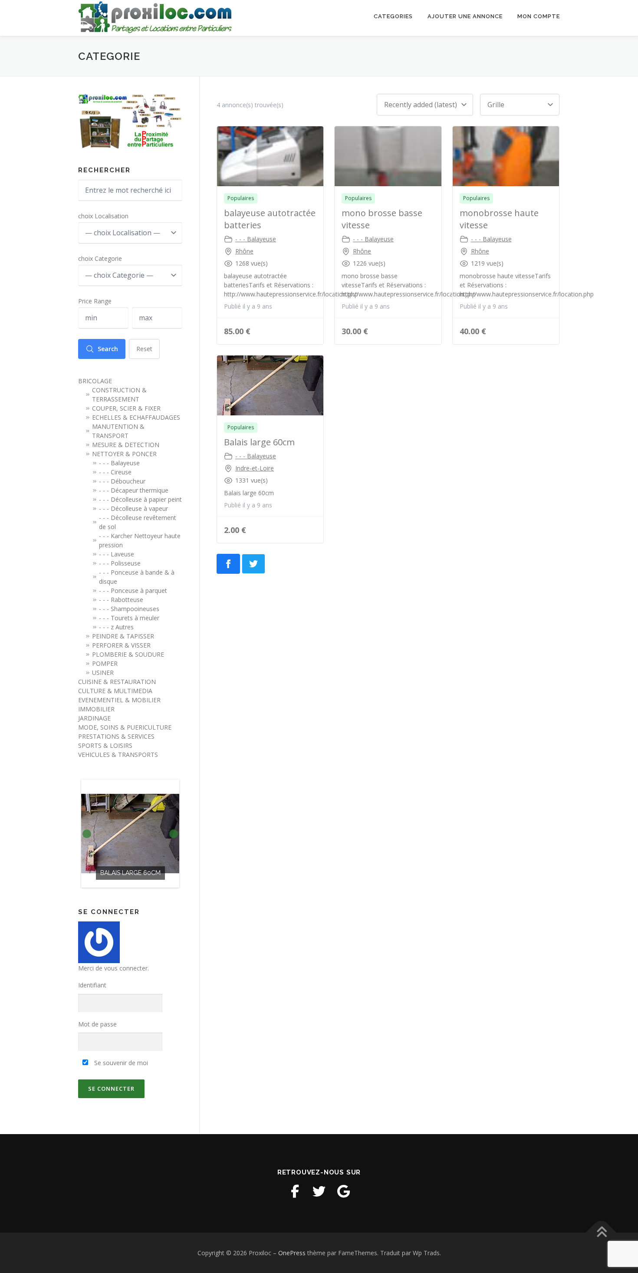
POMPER (105, 663)
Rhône (244, 251)
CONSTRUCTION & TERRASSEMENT (119, 394)
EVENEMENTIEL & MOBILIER (119, 700)
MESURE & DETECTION (125, 445)
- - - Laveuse (116, 554)
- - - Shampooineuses (129, 609)
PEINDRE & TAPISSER (123, 636)
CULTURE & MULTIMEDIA (115, 691)
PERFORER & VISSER (121, 645)
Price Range (95, 301)
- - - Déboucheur (122, 481)
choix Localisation (103, 216)
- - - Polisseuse (120, 563)
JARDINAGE (94, 718)
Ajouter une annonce (465, 16)
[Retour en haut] (601, 1232)
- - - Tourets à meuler (129, 618)
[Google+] (343, 1191)
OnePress (292, 1253)
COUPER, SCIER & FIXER (126, 408)
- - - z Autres (116, 627)
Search (108, 349)
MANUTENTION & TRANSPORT (118, 431)
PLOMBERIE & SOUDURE (128, 654)
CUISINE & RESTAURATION (117, 682)
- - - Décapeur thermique (133, 490)
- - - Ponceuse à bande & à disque (136, 577)
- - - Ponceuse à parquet (133, 590)
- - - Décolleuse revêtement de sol (137, 522)
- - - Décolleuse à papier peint (140, 499)
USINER (103, 672)
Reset (144, 349)
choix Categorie (100, 258)
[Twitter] (319, 1191)
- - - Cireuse (115, 472)
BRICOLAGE (95, 381)
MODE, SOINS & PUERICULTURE (124, 727)
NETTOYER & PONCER (124, 454)
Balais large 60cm (259, 442)
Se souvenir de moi (120, 1063)
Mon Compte (538, 16)
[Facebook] (294, 1191)
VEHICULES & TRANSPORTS (118, 754)
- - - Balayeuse (255, 239)
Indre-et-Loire (254, 468)
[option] (130, 833)
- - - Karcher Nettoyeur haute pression (140, 540)
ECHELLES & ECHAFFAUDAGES (136, 417)
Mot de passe (97, 1024)
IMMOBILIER (96, 709)
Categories (393, 16)
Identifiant (92, 985)
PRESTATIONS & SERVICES (116, 736)
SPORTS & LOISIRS (105, 745)
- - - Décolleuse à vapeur (133, 508)
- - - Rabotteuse (121, 599)
